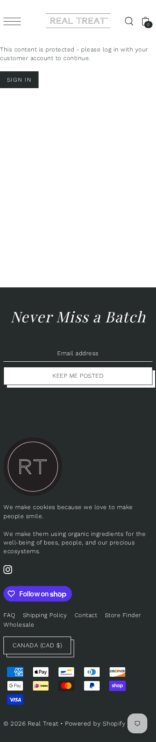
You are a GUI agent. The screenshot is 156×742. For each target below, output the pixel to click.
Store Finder (123, 614)
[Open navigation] (14, 21)
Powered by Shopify (95, 723)
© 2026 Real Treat (30, 723)
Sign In (19, 79)
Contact (86, 614)
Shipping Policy (45, 614)
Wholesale (19, 624)
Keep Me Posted (78, 375)
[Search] (128, 20)
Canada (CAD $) (37, 645)
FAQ (9, 614)
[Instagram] (7, 569)
